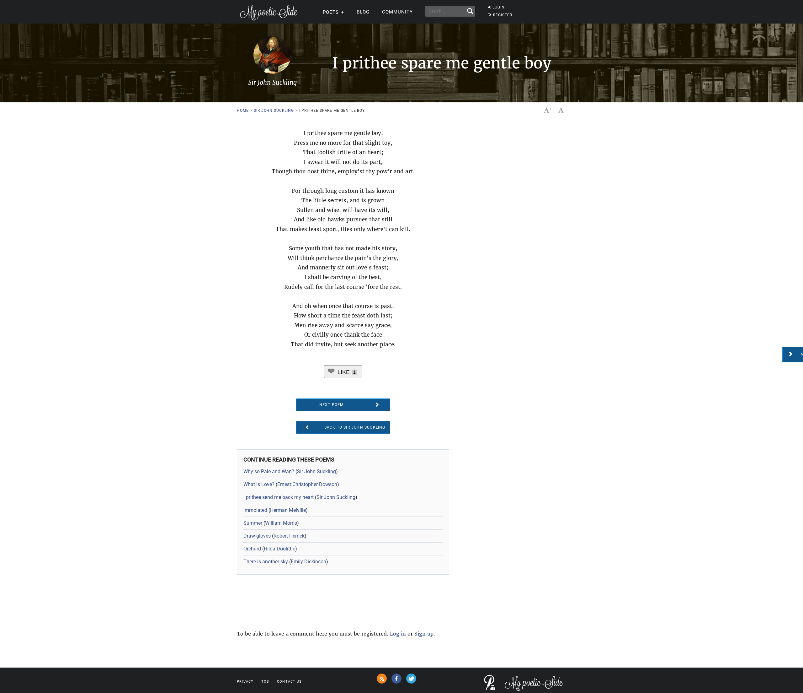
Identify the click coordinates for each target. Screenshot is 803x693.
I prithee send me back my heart (278, 497)
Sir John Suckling (274, 110)
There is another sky (265, 562)
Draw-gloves (257, 536)
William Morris (281, 523)
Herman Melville (288, 510)
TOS (265, 681)
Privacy (245, 681)
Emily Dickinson (308, 562)
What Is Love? (258, 484)
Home (242, 110)
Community (397, 12)
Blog (363, 12)
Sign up (423, 634)
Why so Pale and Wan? (268, 471)
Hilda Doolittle (279, 549)
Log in (398, 634)
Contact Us (289, 681)
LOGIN (498, 7)
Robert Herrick (289, 536)
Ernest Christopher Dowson (307, 484)
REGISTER (502, 15)
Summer (252, 523)
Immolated (255, 510)
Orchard (252, 549)
